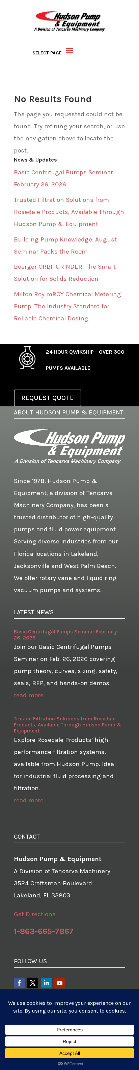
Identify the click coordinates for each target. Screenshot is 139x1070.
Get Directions (35, 914)
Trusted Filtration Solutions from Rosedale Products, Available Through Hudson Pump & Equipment (69, 212)
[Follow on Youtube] (59, 983)
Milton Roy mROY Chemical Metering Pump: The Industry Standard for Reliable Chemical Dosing (67, 306)
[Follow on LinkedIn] (46, 983)
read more (29, 695)
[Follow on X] (32, 983)
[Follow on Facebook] (19, 983)
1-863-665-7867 (44, 931)
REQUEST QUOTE (47, 398)
